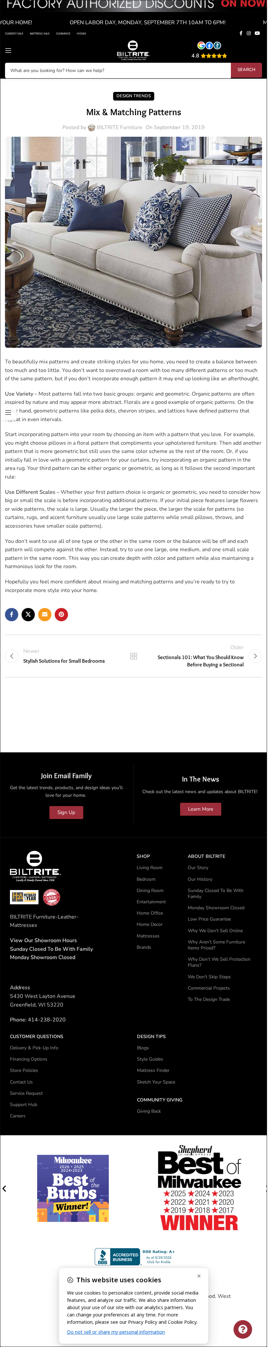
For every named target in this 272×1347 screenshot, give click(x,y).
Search (246, 70)
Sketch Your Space (156, 1082)
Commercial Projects (209, 988)
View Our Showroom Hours (43, 940)
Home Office (150, 913)
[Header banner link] (133, 14)
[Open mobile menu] (8, 50)
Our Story (198, 867)
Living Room (150, 867)
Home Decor (150, 924)
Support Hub (23, 1104)
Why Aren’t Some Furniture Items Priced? (216, 945)
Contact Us (21, 1082)
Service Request (26, 1093)
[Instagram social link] (249, 33)
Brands (144, 947)
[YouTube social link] (257, 33)
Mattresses (148, 936)
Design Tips (151, 1036)
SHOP (143, 856)
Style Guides (150, 1059)
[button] (4, 1188)
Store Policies (24, 1070)
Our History (200, 879)
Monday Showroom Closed (42, 957)
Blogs (143, 1048)
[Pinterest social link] (61, 614)
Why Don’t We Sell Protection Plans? (219, 962)
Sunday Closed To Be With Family (215, 893)
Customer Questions (36, 1036)
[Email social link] (44, 614)
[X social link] (28, 614)
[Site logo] (133, 50)
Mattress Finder (153, 1070)
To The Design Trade (209, 999)
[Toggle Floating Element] (243, 1329)
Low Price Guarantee (209, 919)
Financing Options (28, 1059)
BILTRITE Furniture (119, 127)
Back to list (133, 656)
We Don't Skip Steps (209, 977)
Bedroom (146, 879)
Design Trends (133, 96)
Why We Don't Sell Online (215, 931)
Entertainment (151, 902)
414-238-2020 (47, 1019)
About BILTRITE (206, 856)
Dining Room (150, 890)
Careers (18, 1116)
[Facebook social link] (241, 33)
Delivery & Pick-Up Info (34, 1048)
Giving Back (149, 1111)
